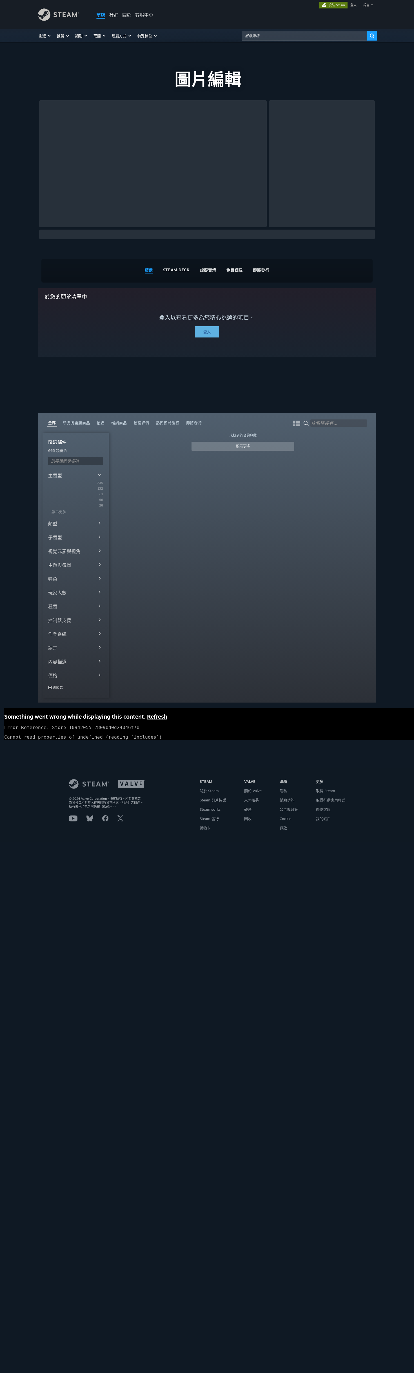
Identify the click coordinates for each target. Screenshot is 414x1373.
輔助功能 (287, 800)
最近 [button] (101, 423)
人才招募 (251, 800)
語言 (366, 5)
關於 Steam (209, 790)
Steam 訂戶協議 (213, 800)
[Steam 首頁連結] (58, 19)
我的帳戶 (323, 818)
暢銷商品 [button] (119, 423)
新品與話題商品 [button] (76, 423)
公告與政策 (289, 809)
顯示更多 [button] (243, 446)
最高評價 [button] (141, 423)
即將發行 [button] (194, 423)
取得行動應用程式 (330, 800)
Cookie (285, 818)
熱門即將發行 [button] (167, 423)
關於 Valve (253, 790)
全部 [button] (52, 422)
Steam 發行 (209, 818)
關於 (126, 15)
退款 (283, 828)
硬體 (247, 809)
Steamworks (210, 809)
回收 (247, 818)
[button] (45, 35)
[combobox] (304, 36)
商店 (100, 15)
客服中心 (144, 15)
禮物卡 (205, 828)
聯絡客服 (323, 809)
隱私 (283, 790)
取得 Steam (325, 790)
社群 (113, 15)
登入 (353, 5)
